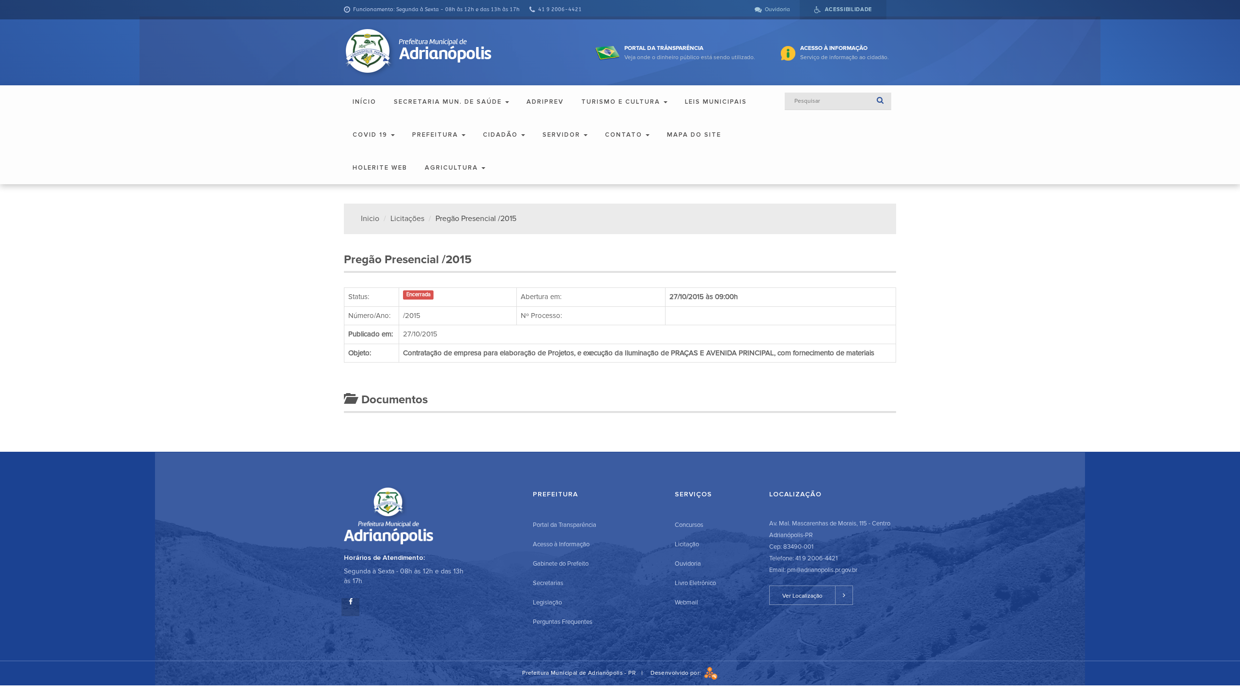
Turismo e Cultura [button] (622, 102)
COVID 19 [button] (371, 135)
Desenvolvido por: (677, 673)
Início (364, 102)
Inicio (370, 218)
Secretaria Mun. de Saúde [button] (449, 102)
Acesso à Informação (561, 544)
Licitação (687, 544)
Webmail (686, 602)
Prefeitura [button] (436, 135)
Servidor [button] (562, 135)
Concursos (689, 525)
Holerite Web (380, 168)
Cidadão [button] (501, 135)
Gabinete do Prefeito (561, 564)
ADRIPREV (545, 102)
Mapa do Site (694, 135)
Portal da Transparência (564, 525)
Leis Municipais (716, 102)
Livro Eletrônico (695, 583)
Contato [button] (625, 135)
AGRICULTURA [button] (452, 168)
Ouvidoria (688, 564)
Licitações (407, 218)
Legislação (547, 602)
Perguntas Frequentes (562, 622)
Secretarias (548, 583)
